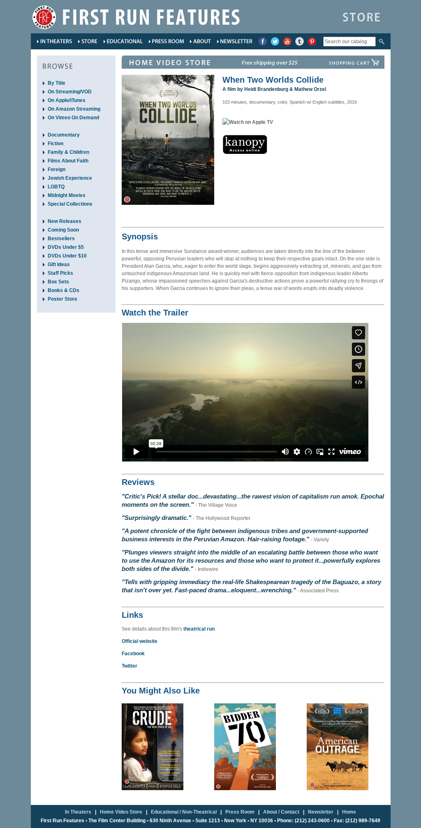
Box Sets (58, 282)
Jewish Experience (70, 178)
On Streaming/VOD (70, 92)
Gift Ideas (59, 264)
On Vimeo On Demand (73, 118)
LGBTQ (56, 187)
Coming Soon (63, 230)
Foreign (56, 169)
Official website (139, 641)
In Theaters (78, 812)
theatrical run (199, 629)
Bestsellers (61, 238)
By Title (56, 83)
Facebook (133, 653)
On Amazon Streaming (74, 109)
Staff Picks (60, 273)
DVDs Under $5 (66, 247)
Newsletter (320, 812)
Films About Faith (68, 161)
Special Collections (70, 204)
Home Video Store (121, 812)
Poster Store (62, 299)
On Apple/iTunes (67, 100)
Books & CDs (63, 290)
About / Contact (281, 812)
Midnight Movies (67, 195)
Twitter (129, 666)
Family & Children (68, 152)
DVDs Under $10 (67, 256)
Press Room (239, 812)
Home (349, 812)
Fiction (55, 143)
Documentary (64, 135)
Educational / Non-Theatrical (184, 812)
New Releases (64, 221)
